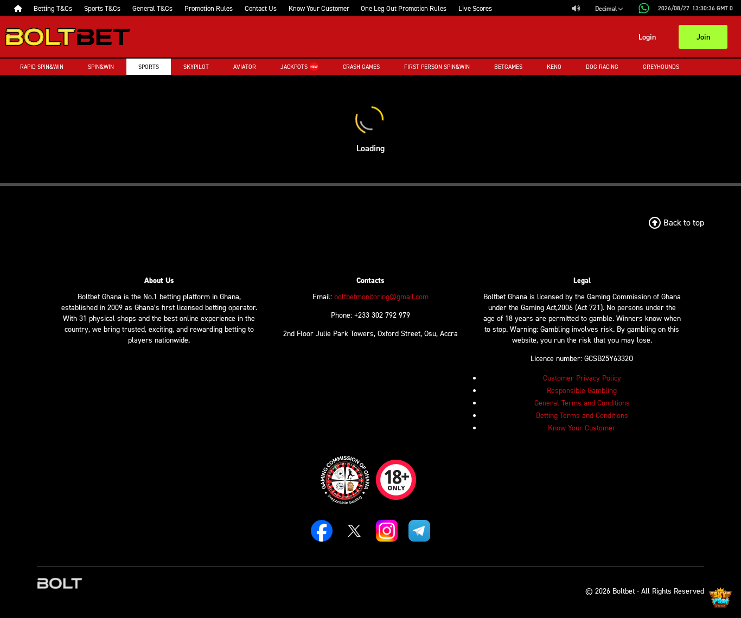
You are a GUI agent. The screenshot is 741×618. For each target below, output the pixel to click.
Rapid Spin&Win (41, 66)
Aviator (244, 66)
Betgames (508, 66)
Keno (554, 66)
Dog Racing (602, 66)
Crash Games (361, 66)
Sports (148, 66)
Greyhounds (661, 66)
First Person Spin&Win (437, 66)
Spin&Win (101, 66)
